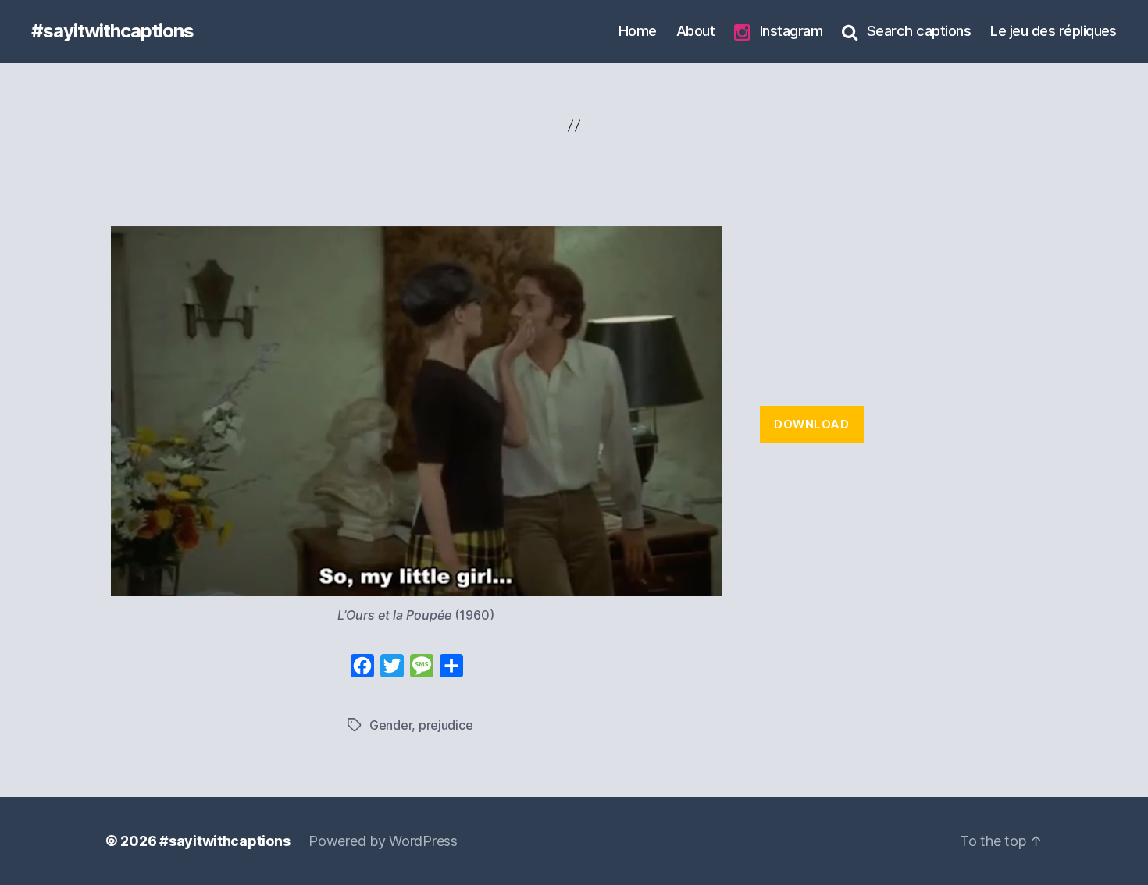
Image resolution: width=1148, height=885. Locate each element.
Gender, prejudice (420, 725)
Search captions (919, 30)
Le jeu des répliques (1053, 30)
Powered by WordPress (383, 841)
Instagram (791, 30)
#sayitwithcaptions (112, 31)
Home (638, 30)
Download (811, 424)
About (695, 30)
